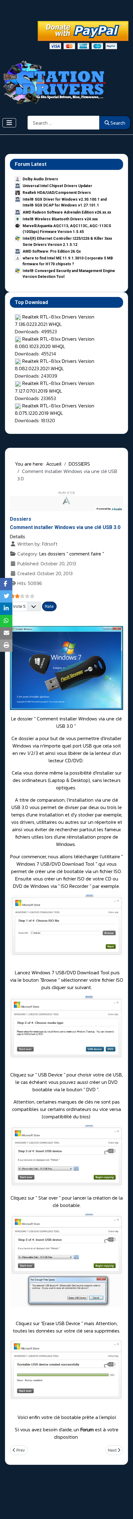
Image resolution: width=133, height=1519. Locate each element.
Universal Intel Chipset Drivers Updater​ (57, 186)
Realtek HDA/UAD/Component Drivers (57, 192)
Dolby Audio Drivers (40, 179)
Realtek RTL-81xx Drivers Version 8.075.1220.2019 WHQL (54, 409)
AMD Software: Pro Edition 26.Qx (52, 251)
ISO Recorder (75, 886)
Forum (87, 1429)
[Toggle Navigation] (9, 122)
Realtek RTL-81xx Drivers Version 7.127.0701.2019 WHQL (54, 386)
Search (117, 122)
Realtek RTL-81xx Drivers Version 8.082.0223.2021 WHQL (54, 364)
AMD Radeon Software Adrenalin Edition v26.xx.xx (67, 212)
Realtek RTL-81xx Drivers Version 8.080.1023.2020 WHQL (54, 342)
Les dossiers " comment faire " (71, 553)
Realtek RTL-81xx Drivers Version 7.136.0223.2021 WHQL (54, 320)
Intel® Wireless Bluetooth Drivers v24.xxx (60, 219)
